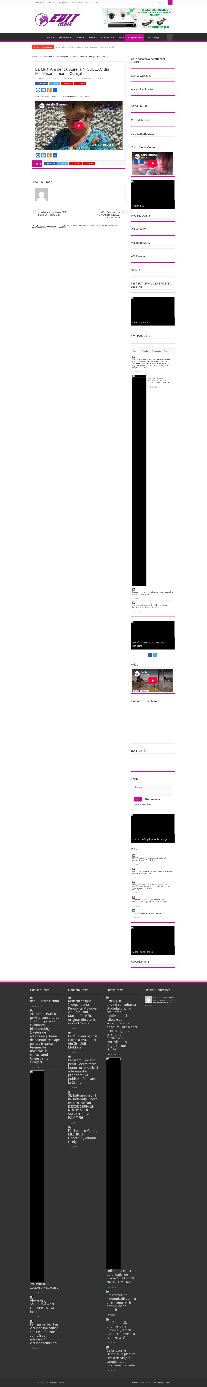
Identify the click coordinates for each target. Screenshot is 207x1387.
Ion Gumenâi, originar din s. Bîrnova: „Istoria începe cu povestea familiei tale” (150, 606)
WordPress (146, 1382)
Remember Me (153, 799)
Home (34, 56)
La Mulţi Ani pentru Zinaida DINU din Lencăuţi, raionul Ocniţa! (52, 212)
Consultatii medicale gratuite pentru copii (148, 913)
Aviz (120, 38)
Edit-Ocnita (168, 1382)
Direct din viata (106, 38)
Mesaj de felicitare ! (143, 952)
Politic (91, 38)
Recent (136, 351)
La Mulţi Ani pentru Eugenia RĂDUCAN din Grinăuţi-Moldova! (82, 1041)
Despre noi (52, 3)
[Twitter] (153, 2)
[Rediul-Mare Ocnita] (31, 997)
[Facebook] (150, 2)
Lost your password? (142, 805)
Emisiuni (79, 38)
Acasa (38, 37)
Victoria (136, 205)
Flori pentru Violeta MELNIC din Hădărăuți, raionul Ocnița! (82, 1136)
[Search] (170, 2)
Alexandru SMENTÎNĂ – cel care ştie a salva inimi (42, 1306)
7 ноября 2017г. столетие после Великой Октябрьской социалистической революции (150, 901)
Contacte (94, 3)
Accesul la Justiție (152, 38)
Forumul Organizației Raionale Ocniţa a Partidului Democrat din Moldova (152, 872)
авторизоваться (111, 226)
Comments (156, 351)
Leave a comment (83, 78)
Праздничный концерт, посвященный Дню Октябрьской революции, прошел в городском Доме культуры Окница (151, 886)
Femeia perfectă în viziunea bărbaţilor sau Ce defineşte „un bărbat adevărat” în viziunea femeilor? (44, 1333)
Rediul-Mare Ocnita (44, 1001)
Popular (145, 351)
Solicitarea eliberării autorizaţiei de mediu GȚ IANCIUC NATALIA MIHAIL (158, 381)
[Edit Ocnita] (57, 19)
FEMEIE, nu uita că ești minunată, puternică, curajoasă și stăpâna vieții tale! (149, 859)
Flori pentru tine (134, 38)
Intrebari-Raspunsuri (80, 3)
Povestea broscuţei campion (148, 646)
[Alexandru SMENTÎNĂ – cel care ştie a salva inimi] (31, 1297)
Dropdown (63, 3)
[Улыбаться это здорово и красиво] (37, 1176)
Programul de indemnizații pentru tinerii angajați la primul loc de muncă (152, 593)
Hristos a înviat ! (141, 322)
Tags (166, 351)
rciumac (40, 78)
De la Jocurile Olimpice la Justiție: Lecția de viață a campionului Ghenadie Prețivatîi (87, 47)
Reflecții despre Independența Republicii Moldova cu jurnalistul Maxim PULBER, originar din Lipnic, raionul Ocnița (82, 1012)
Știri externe (64, 38)
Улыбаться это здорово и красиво (44, 1285)
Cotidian (49, 38)
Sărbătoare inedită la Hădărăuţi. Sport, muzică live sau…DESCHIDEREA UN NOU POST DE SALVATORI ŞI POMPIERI (83, 1106)
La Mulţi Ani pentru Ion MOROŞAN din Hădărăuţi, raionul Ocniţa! (108, 214)
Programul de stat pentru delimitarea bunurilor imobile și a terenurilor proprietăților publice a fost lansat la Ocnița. (83, 1071)
